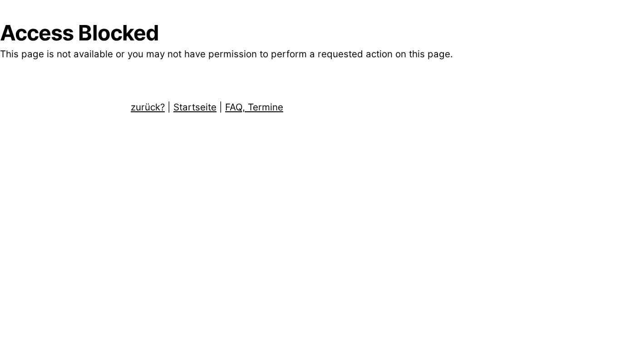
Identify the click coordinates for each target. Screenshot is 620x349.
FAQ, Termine (254, 107)
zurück (148, 107)
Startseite (195, 107)
